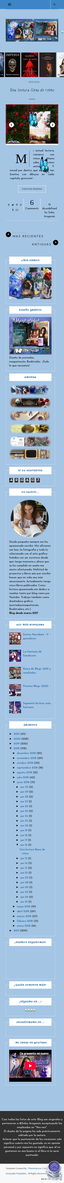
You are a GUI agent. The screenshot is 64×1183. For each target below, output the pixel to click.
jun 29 (24, 791)
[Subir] (54, 1171)
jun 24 (24, 816)
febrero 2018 (25, 921)
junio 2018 (23, 782)
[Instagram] (31, 1010)
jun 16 (23, 845)
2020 (17, 738)
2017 (16, 930)
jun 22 (24, 825)
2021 (17, 734)
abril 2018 (23, 911)
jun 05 (24, 892)
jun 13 (23, 868)
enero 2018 (24, 925)
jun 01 (24, 901)
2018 (17, 748)
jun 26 (24, 806)
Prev (11, 124)
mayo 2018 (23, 906)
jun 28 (24, 796)
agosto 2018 (24, 772)
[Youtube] (34, 1010)
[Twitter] (29, 1010)
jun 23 (24, 820)
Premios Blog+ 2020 (35, 686)
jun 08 (24, 882)
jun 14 (23, 863)
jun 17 (23, 840)
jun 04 (24, 897)
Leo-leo (34, 82)
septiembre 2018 (27, 767)
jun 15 (23, 858)
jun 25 (24, 811)
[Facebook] (26, 1010)
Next (52, 124)
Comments (32, 204)
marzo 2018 (24, 916)
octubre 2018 (25, 763)
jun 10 (24, 872)
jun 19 (23, 830)
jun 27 (24, 801)
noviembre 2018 (26, 758)
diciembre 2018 (26, 753)
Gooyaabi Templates (16, 1173)
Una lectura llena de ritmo (32, 90)
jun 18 (23, 835)
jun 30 (24, 787)
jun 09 (24, 877)
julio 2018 (23, 777)
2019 (17, 743)
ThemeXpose (35, 1168)
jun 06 (24, 887)
